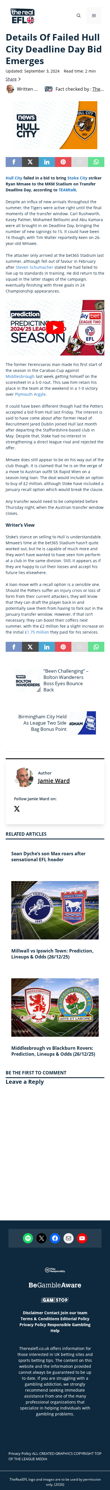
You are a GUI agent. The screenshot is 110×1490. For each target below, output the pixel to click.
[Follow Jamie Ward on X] (17, 809)
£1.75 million (37, 632)
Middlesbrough (20, 376)
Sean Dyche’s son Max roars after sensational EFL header (48, 856)
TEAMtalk (67, 189)
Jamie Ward (54, 780)
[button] (78, 15)
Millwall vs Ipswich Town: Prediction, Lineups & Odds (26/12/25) (52, 954)
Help (55, 1330)
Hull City (14, 178)
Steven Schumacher (34, 267)
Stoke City (77, 178)
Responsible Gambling (69, 1324)
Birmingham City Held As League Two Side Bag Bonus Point (42, 722)
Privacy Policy (32, 1324)
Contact (52, 1312)
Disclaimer (33, 1312)
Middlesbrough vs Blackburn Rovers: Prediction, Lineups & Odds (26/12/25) (53, 1051)
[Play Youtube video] (55, 328)
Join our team (74, 1312)
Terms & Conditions (40, 1318)
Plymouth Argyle (30, 394)
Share (11, 79)
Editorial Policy (74, 1318)
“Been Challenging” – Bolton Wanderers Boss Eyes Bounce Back (66, 680)
